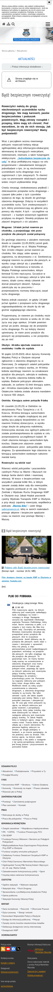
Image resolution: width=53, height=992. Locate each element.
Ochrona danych (9, 935)
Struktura (26, 785)
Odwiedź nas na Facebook (13, 949)
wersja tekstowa (7, 986)
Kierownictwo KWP (11, 785)
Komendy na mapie (22, 788)
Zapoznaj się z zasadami (36, 971)
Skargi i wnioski (25, 912)
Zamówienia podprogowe (24, 802)
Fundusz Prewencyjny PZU (30, 832)
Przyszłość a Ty (39, 771)
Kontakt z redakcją (8, 962)
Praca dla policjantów (12, 819)
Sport (42, 871)
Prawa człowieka (41, 788)
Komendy (7, 788)
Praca (4, 809)
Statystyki (6, 879)
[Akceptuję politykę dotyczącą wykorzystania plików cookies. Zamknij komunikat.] (49, 2)
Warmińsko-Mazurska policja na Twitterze (18, 949)
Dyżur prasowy (9, 912)
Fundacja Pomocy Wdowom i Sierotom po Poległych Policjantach (26, 840)
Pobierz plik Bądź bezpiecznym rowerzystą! (27, 567)
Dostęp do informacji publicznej (16, 919)
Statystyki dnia (9, 888)
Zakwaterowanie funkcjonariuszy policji (20, 871)
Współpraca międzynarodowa (35, 828)
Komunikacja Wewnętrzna (13, 823)
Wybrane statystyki (29, 885)
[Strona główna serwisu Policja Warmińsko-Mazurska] (3, 24)
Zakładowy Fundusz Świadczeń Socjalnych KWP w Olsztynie (25, 856)
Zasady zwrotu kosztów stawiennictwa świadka (23, 923)
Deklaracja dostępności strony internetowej (22, 927)
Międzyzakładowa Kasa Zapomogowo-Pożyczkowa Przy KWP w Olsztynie (25, 846)
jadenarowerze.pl (10, 509)
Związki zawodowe (11, 828)
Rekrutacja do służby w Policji (16, 815)
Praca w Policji (30, 819)
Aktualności (22, 51)
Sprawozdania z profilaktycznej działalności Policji (25, 892)
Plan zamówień (9, 805)
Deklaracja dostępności (9, 971)
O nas (4, 779)
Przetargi (7, 802)
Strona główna (8, 51)
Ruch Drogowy (24, 888)
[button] (48, 24)
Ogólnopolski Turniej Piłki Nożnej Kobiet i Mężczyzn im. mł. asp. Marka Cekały (25, 866)
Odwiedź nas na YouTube (8, 949)
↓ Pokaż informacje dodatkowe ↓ (26, 67)
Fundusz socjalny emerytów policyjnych (20, 851)
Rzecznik (25, 909)
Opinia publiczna (10, 895)
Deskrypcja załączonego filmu (27, 603)
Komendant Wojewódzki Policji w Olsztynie (21, 916)
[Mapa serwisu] (8, 24)
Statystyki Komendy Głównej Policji (18, 899)
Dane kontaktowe (10, 909)
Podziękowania (22, 771)
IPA (4, 832)
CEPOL (11, 832)
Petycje (36, 919)
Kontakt (22, 805)
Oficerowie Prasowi (40, 909)
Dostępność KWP (10, 930)
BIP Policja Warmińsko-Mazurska (43, 951)
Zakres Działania (40, 785)
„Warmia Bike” (20, 506)
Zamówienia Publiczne (11, 796)
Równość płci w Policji (12, 792)
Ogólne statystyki (10, 885)
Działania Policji (9, 766)
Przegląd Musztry (10, 775)
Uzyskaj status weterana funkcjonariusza (21, 875)
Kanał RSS (3, 949)
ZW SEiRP (7, 835)
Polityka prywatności (35, 975)
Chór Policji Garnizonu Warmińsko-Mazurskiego (24, 861)
